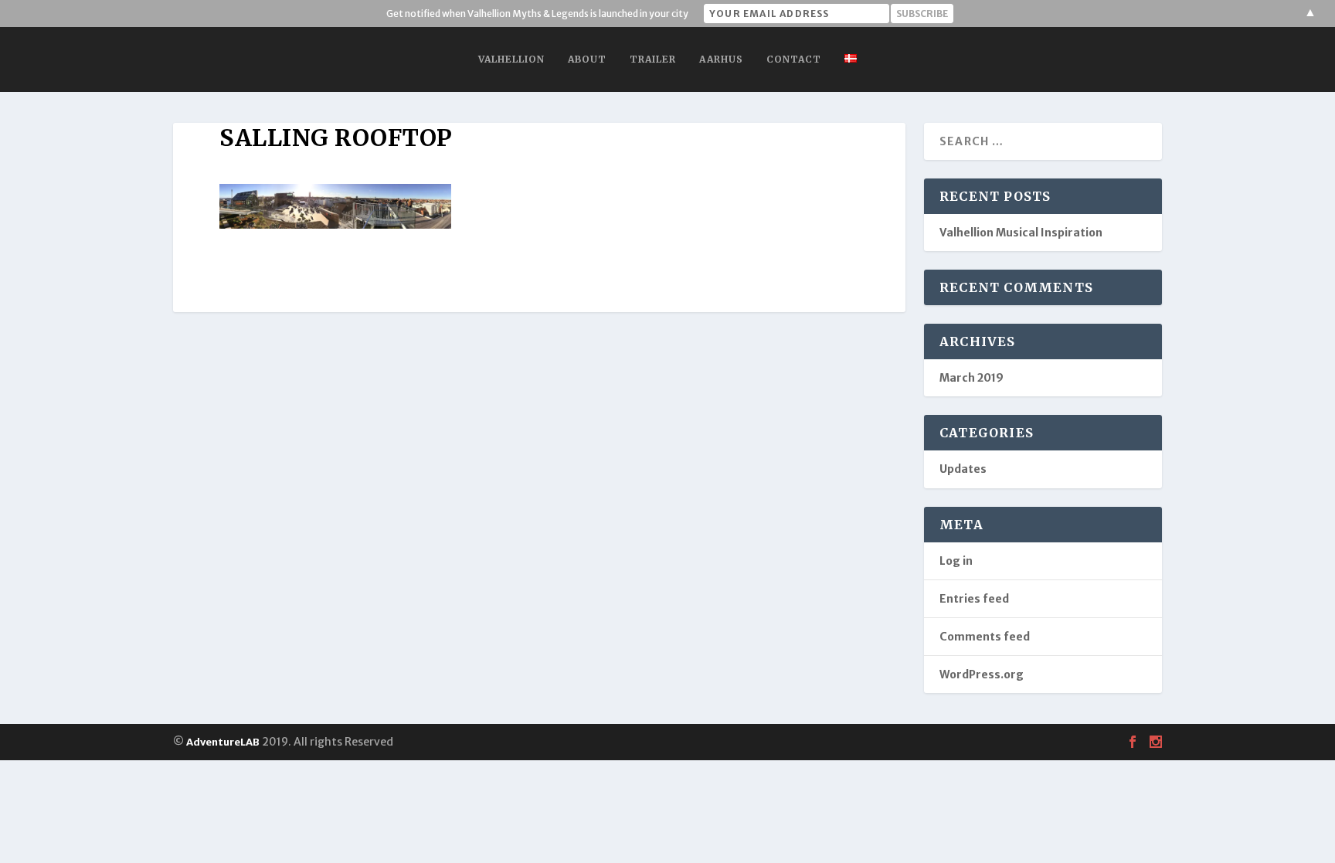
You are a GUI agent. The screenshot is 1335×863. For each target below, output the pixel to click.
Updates (963, 469)
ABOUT (587, 59)
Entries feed (974, 599)
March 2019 (971, 378)
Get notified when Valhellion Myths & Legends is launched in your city (537, 13)
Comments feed (984, 637)
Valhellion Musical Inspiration (1020, 233)
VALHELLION (511, 59)
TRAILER (653, 59)
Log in (956, 561)
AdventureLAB (223, 742)
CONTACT (793, 59)
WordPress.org (981, 674)
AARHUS (721, 59)
